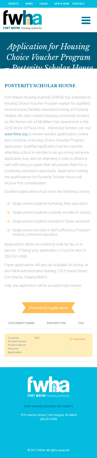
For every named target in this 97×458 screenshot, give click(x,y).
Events (14, 3)
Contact (78, 3)
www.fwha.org (16, 134)
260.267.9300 (48, 419)
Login (44, 3)
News (29, 3)
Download (79, 339)
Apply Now (61, 3)
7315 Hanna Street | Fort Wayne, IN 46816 (48, 415)
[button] (86, 20)
